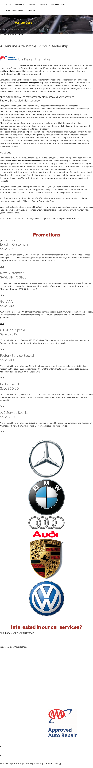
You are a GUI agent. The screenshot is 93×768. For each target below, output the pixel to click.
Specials (31, 4)
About (42, 4)
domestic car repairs (29, 83)
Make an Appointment (14, 10)
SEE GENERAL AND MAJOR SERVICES (17, 97)
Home (8, 4)
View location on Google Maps (13, 647)
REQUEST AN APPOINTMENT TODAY (17, 633)
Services (18, 4)
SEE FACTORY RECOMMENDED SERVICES (54, 97)
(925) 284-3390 (23, 23)
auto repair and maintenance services (24, 161)
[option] (26, 723)
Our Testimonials (58, 4)
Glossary (31, 10)
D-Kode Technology (52, 763)
